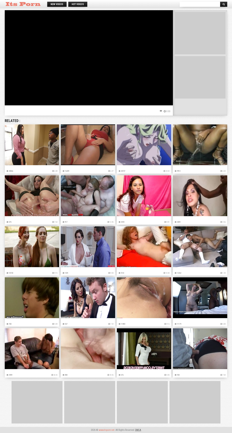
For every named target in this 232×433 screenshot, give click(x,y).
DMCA (138, 430)
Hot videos (78, 4)
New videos (57, 4)
